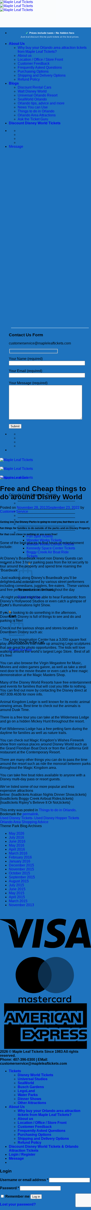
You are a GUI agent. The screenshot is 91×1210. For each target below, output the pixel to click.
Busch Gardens (31, 1087)
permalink (30, 814)
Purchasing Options (33, 71)
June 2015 (17, 889)
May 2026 (16, 833)
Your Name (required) (26, 359)
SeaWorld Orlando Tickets (38, 511)
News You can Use (33, 107)
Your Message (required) (28, 383)
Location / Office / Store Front (40, 59)
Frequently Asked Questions (40, 67)
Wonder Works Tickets (44, 540)
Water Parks (28, 1095)
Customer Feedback (33, 63)
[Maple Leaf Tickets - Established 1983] (16, 6)
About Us (17, 43)
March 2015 (18, 901)
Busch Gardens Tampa (35, 515)
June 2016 (17, 841)
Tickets (15, 1071)
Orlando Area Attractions (37, 115)
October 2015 (19, 873)
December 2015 (21, 865)
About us (25, 55)
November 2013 (21, 905)
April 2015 (17, 897)
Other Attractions (32, 1103)
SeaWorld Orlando (32, 99)
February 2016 (20, 857)
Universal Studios (32, 1079)
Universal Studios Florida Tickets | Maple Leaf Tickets (44, 505)
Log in (36, 1196)
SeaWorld (26, 1083)
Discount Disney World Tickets (35, 123)
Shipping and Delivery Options (42, 75)
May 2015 (16, 893)
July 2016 (16, 837)
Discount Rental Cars (34, 87)
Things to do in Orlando (36, 111)
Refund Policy (29, 79)
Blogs (14, 83)
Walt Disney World (32, 91)
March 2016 (18, 853)
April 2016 (17, 849)
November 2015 (21, 869)
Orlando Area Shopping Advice (24, 822)
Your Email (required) (25, 371)
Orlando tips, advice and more (41, 103)
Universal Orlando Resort (37, 95)
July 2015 (16, 885)
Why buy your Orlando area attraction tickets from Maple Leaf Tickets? (52, 49)
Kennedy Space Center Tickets (51, 548)
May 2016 (16, 845)
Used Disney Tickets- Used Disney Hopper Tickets (39, 818)
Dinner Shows (29, 1099)
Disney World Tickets (35, 1075)
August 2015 (19, 881)
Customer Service (14, 511)
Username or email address (24, 1180)
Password (9, 1188)
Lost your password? (18, 1204)
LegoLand (26, 1091)
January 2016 (19, 861)
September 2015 (22, 877)
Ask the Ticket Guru (33, 119)
